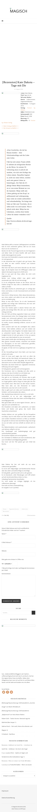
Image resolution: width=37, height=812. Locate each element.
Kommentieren (6, 573)
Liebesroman (25, 509)
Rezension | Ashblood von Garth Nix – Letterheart (16, 745)
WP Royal (22, 809)
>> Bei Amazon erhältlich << (10, 128)
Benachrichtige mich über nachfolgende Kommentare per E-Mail (18, 569)
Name (4, 534)
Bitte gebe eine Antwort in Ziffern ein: (13, 559)
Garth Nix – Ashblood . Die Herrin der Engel (14, 749)
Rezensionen (6, 511)
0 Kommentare (31, 515)
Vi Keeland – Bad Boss (8, 734)
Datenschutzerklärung (8, 798)
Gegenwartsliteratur (14, 509)
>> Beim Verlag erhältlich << (10, 126)
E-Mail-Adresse (7, 542)
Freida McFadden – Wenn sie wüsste (21, 765)
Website (4, 551)
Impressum (5, 791)
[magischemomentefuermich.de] (18, 11)
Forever (5, 509)
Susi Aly (6, 515)
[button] (3, 692)
